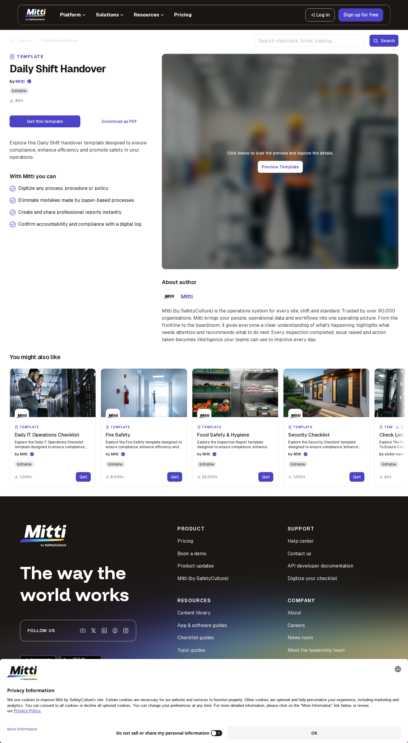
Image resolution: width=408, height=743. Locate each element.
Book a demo (191, 553)
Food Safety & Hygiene (223, 435)
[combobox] (310, 41)
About (294, 613)
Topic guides (191, 650)
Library (25, 40)
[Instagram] (126, 631)
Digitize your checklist (312, 578)
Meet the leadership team (316, 650)
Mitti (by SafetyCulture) (202, 578)
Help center (301, 541)
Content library (194, 613)
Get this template (45, 121)
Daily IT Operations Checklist (47, 435)
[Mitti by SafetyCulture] (35, 15)
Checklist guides (195, 637)
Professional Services (60, 40)
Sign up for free (360, 15)
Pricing (185, 541)
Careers (296, 625)
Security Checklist (309, 435)
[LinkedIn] (104, 631)
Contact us (299, 553)
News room (300, 637)
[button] (53, 427)
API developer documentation (320, 566)
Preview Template (280, 167)
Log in (323, 15)
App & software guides (202, 625)
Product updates (195, 566)
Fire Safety (118, 435)
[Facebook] (115, 631)
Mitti (20, 81)
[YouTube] (83, 631)
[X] (93, 631)
